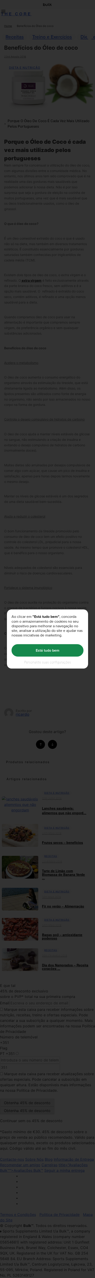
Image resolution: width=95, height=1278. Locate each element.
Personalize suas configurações (47, 662)
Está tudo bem (47, 650)
